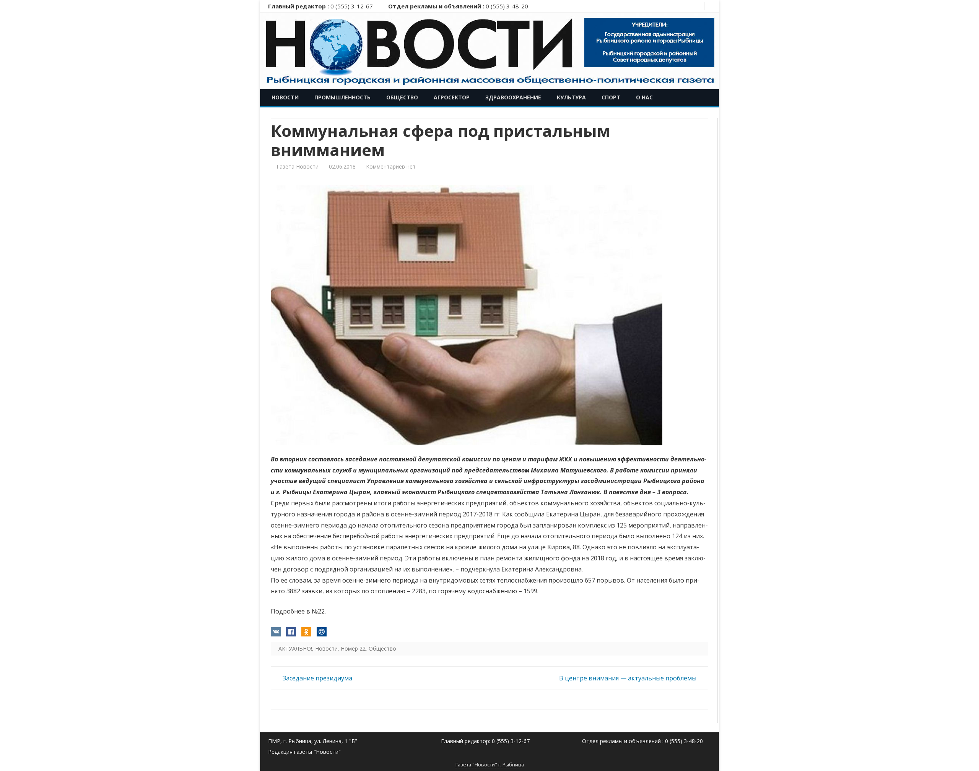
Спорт (611, 97)
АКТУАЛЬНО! (295, 648)
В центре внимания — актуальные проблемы (628, 678)
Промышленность (342, 97)
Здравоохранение (513, 97)
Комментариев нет (391, 166)
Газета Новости (297, 166)
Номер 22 (353, 648)
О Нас (644, 97)
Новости (285, 97)
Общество (402, 97)
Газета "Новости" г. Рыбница (489, 764)
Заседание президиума (316, 678)
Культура (571, 97)
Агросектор (452, 97)
